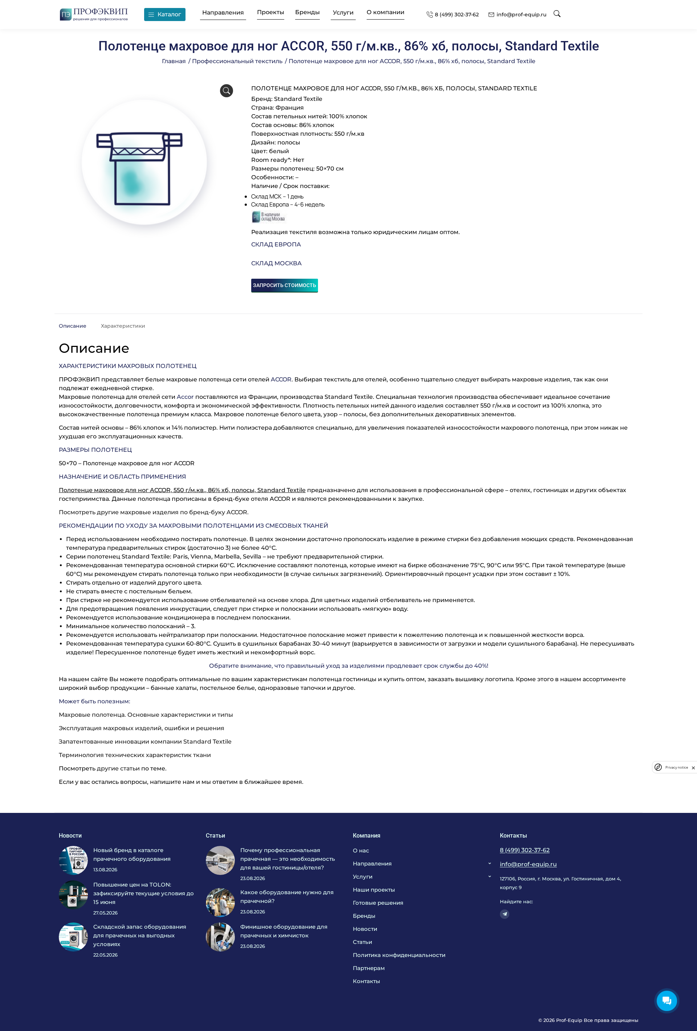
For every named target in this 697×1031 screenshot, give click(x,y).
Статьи (362, 941)
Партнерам (369, 968)
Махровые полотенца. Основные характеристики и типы (146, 714)
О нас (361, 850)
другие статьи (118, 768)
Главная (174, 61)
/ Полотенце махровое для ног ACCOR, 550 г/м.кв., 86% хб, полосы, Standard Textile (410, 61)
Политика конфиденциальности (399, 955)
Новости (365, 928)
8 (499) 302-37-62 (457, 14)
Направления (223, 12)
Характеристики (123, 326)
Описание (72, 326)
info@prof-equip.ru (521, 14)
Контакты (366, 981)
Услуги (343, 12)
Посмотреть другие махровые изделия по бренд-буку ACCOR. (154, 512)
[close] (693, 767)
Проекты (270, 12)
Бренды (307, 12)
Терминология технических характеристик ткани (135, 755)
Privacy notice (676, 767)
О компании (385, 12)
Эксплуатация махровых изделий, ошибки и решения (141, 728)
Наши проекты (374, 889)
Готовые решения (378, 902)
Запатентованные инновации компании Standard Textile (145, 741)
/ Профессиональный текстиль (235, 61)
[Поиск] (557, 14)
